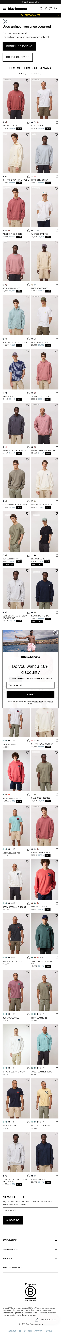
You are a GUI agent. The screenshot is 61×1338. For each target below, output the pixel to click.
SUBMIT (30, 694)
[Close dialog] (55, 633)
